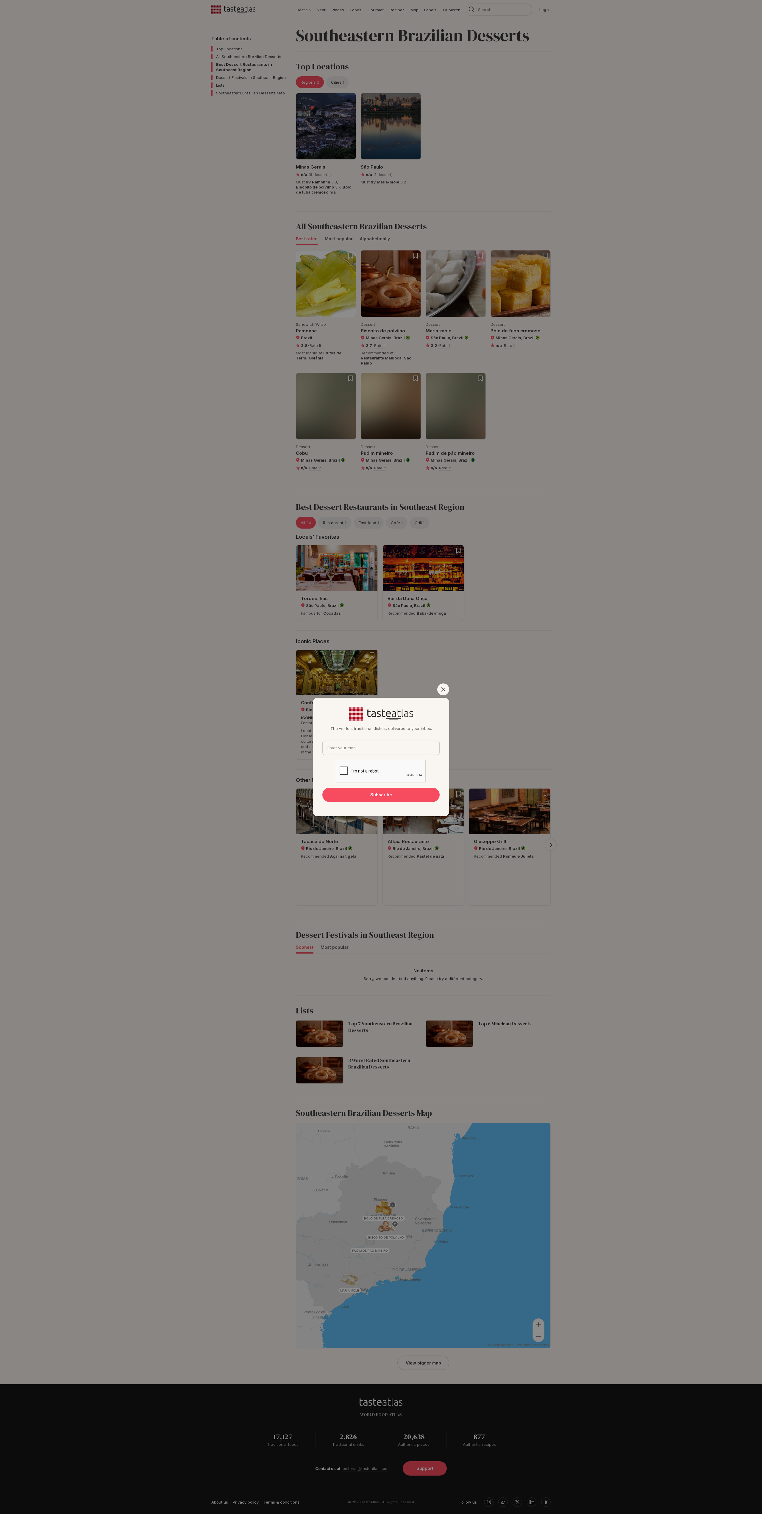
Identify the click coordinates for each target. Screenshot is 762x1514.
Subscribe (381, 794)
